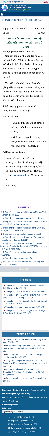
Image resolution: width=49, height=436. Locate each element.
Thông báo (35, 20)
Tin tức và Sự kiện (12, 20)
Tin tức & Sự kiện (26, 334)
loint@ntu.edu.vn (21, 175)
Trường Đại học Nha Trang (15, 2)
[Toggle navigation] (46, 14)
